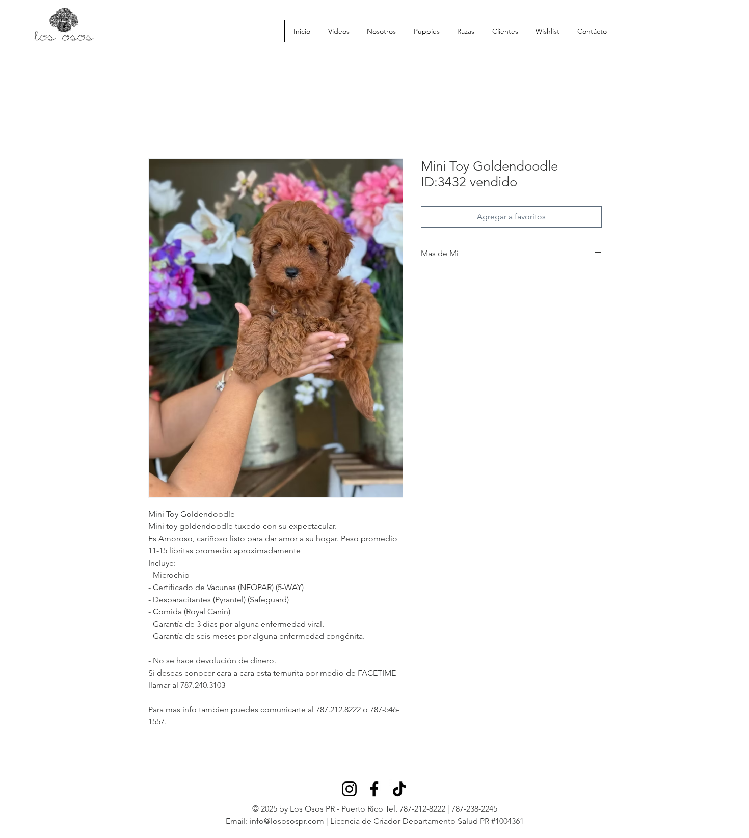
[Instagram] (349, 789)
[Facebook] (374, 789)
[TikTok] (399, 789)
